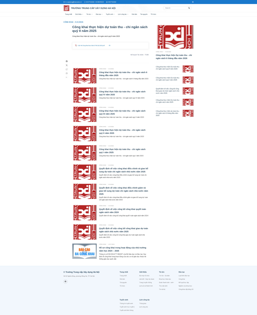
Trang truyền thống (145, 282)
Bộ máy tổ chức (144, 275)
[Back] (66, 77)
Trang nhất (68, 14)
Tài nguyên (143, 14)
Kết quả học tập (184, 282)
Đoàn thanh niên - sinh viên (167, 282)
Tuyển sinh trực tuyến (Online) (129, 307)
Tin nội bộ (162, 289)
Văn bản (134, 14)
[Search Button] (189, 8)
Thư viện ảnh (163, 286)
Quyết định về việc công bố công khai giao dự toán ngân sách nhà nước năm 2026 (167, 91)
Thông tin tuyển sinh (126, 303)
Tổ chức (153, 14)
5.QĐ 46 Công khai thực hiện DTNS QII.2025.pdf (91, 45)
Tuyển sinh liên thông (126, 310)
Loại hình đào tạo (184, 275)
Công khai (182, 279)
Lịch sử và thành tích (146, 286)
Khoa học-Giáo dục (165, 279)
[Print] (66, 73)
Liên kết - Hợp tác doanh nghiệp (149, 279)
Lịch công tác (143, 307)
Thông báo (142, 303)
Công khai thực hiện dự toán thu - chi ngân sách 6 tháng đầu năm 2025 (168, 113)
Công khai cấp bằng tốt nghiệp (188, 289)
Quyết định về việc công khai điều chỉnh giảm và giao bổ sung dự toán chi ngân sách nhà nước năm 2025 (123, 191)
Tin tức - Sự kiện (164, 275)
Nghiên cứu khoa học (185, 286)
